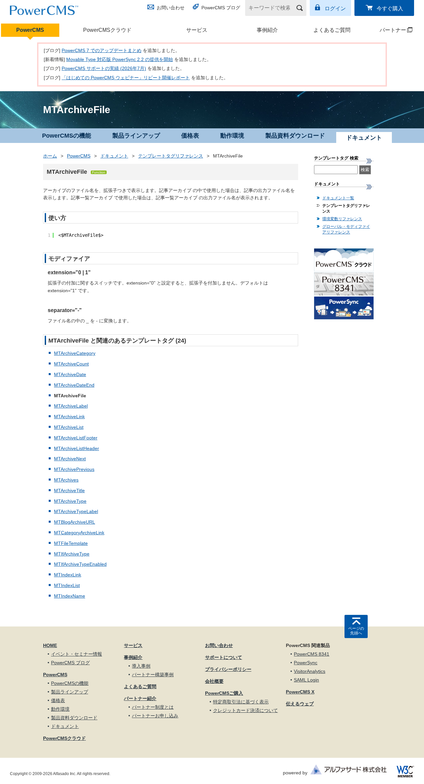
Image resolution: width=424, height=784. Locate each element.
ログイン (335, 8)
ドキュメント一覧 (338, 198)
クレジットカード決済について (245, 710)
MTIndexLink (67, 574)
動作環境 (232, 135)
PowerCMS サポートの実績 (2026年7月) (104, 68)
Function (98, 172)
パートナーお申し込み (155, 715)
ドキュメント (114, 156)
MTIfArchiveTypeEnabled (80, 564)
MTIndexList (67, 585)
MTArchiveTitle (69, 490)
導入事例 (141, 666)
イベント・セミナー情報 (76, 654)
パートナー (387, 30)
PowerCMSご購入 (224, 693)
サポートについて (223, 657)
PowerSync (305, 662)
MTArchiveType (70, 501)
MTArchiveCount (71, 363)
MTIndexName (69, 596)
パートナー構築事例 (153, 674)
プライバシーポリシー (228, 669)
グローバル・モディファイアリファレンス (346, 229)
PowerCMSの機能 (66, 135)
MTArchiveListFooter (75, 437)
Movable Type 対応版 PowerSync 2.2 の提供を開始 (119, 59)
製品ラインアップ (136, 135)
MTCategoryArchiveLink (79, 532)
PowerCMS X (300, 691)
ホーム (50, 156)
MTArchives (66, 480)
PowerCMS (30, 30)
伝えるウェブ (300, 703)
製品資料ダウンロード (295, 135)
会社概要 (214, 681)
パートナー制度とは (153, 707)
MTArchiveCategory (74, 353)
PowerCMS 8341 (311, 654)
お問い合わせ (171, 7)
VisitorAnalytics (309, 671)
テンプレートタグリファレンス (170, 156)
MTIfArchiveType (71, 553)
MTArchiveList (68, 427)
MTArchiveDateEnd (74, 385)
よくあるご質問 (331, 30)
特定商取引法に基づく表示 (241, 701)
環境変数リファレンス (342, 219)
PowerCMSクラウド (107, 30)
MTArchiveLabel (71, 406)
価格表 (190, 135)
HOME (50, 645)
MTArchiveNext (70, 458)
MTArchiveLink (69, 416)
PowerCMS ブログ (220, 7)
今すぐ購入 (390, 8)
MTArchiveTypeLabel (76, 511)
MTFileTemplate (71, 543)
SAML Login (306, 680)
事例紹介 (267, 30)
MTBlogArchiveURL (74, 522)
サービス (196, 30)
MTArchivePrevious (74, 469)
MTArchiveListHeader (76, 448)
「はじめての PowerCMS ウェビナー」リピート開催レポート (126, 77)
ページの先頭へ (356, 630)
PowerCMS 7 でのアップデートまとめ (101, 50)
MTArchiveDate (70, 374)
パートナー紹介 (140, 698)
